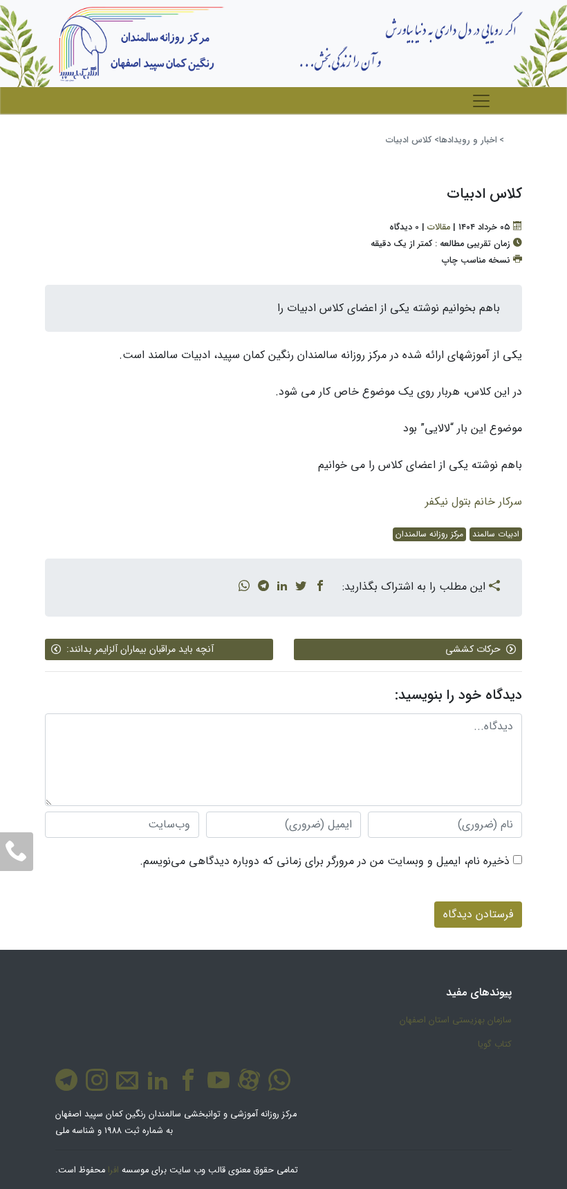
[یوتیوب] (216, 1087)
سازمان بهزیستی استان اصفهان (456, 1020)
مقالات (438, 227)
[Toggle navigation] (481, 101)
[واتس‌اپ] (244, 587)
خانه (512, 140)
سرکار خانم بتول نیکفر (473, 501)
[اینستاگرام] (94, 1087)
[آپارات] (246, 1087)
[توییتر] (300, 587)
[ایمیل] (124, 1087)
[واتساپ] (276, 1087)
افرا (113, 1170)
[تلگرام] (263, 587)
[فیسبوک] (320, 587)
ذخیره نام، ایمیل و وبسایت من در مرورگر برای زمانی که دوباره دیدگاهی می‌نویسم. (325, 861)
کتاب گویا (495, 1044)
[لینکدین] (282, 587)
